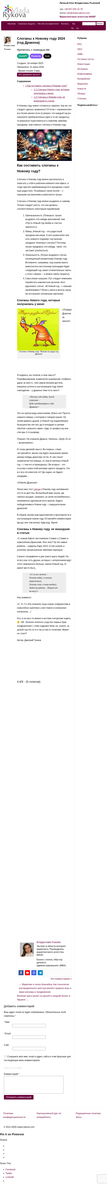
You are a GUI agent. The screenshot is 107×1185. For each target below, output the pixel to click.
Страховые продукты (26, 24)
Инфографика (84, 74)
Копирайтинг (83, 79)
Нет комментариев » (61, 979)
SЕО (79, 49)
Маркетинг (82, 84)
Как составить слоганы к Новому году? (46, 86)
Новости (81, 89)
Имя (6, 1022)
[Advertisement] (44, 384)
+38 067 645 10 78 (73, 9)
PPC (79, 44)
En (77, 28)
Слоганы (82, 98)
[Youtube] (27, 972)
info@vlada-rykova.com (78, 13)
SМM (79, 54)
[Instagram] (33, 972)
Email (7, 1033)
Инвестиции (83, 64)
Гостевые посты (85, 59)
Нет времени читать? (29, 74)
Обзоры (81, 93)
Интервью (82, 69)
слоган (36, 489)
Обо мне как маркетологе (48, 24)
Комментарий (11, 1074)
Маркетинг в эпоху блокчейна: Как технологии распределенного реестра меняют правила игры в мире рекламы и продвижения (45, 988)
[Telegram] (40, 972)
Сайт (6, 1045)
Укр (73, 24)
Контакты (65, 24)
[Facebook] (21, 972)
